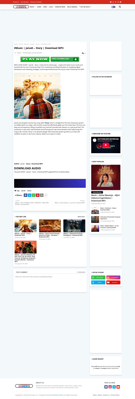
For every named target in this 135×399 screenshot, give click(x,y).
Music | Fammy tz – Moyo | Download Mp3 (108, 209)
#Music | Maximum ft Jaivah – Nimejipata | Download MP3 (73, 234)
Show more (81, 217)
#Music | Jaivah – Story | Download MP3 (23, 234)
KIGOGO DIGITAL (58, 395)
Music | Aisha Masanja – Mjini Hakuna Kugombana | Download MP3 (105, 198)
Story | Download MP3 (34, 164)
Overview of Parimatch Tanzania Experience (110, 218)
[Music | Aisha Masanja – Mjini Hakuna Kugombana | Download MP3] (105, 177)
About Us (16, 2)
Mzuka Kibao (64, 172)
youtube (114, 282)
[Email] (41, 195)
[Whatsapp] (33, 195)
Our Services (25, 2)
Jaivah (23, 191)
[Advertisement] (67, 25)
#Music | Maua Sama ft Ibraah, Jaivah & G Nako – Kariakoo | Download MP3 (49, 235)
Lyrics (51, 7)
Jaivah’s (61, 132)
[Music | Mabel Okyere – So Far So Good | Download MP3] (95, 228)
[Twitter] (29, 195)
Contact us (106, 395)
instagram (114, 277)
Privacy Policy (115, 395)
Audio (39, 7)
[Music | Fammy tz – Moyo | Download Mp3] (95, 210)
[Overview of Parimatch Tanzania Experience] (95, 219)
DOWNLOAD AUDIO (27, 168)
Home (16, 44)
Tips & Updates (72, 7)
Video (45, 7)
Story (47, 123)
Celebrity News (60, 7)
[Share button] (46, 195)
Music (32, 7)
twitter (99, 282)
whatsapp (99, 277)
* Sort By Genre (84, 7)
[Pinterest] (37, 195)
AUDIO (16, 164)
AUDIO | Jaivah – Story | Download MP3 (34, 172)
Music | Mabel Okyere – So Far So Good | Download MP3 (109, 226)
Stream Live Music (36, 2)
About (100, 395)
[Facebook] (25, 195)
